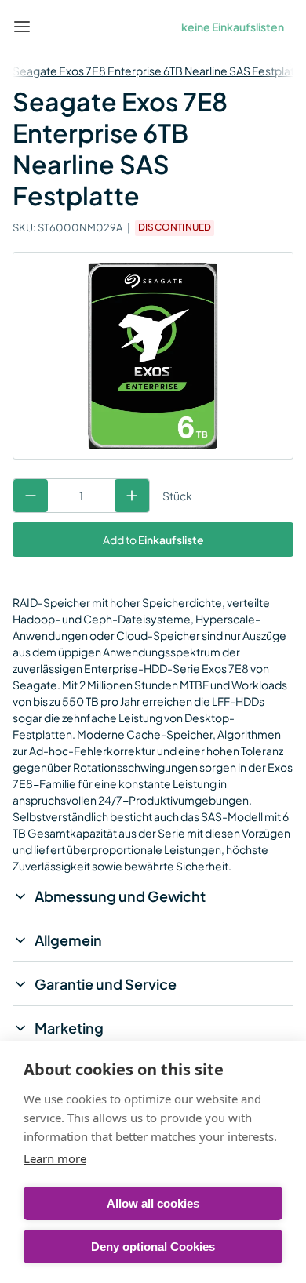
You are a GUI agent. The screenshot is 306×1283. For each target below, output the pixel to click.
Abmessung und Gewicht (120, 896)
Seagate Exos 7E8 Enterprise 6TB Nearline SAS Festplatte (159, 71)
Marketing (69, 1028)
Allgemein (68, 940)
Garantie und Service (106, 984)
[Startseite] (58, 26)
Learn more (55, 1158)
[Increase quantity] (132, 495)
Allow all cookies (153, 1203)
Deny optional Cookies (153, 1246)
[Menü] (22, 26)
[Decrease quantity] (30, 495)
